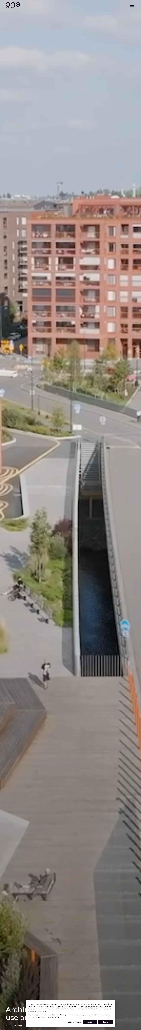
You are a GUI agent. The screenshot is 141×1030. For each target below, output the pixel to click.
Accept (90, 1022)
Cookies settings (74, 1022)
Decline (105, 1022)
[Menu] (132, 5)
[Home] (13, 5)
